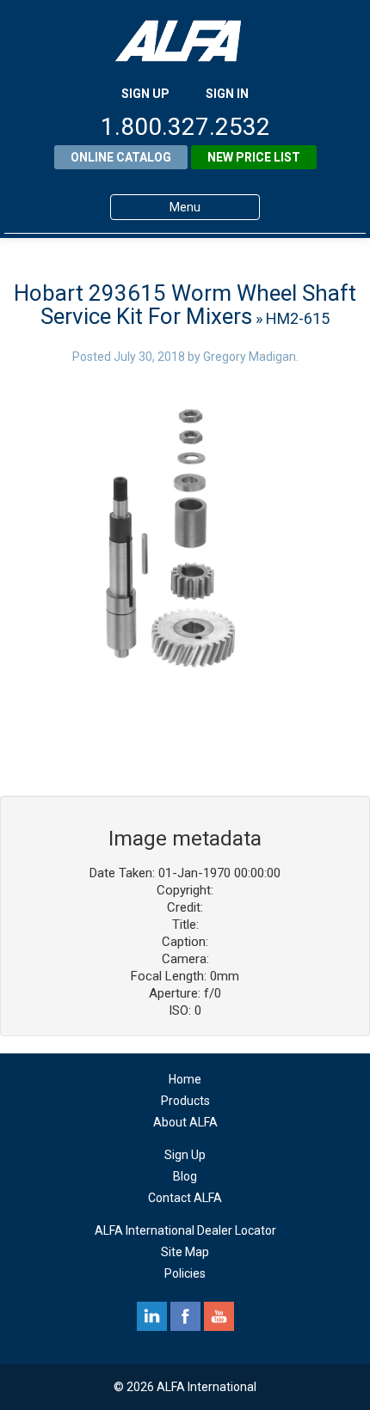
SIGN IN (227, 94)
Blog (185, 1176)
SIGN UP (145, 94)
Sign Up (185, 1155)
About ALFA (185, 1122)
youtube (219, 1316)
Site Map (185, 1252)
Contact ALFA (185, 1198)
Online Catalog (121, 157)
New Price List (253, 157)
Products (185, 1101)
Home (185, 1079)
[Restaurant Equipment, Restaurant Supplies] (185, 40)
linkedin (152, 1316)
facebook (185, 1316)
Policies (185, 1273)
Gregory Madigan (249, 356)
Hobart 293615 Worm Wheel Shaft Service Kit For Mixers (185, 304)
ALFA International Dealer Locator (185, 1230)
